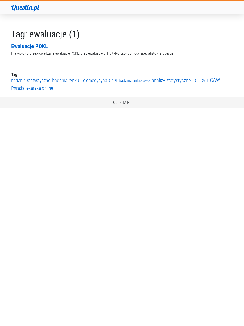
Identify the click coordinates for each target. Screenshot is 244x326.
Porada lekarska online (32, 88)
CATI (204, 80)
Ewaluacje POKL (29, 46)
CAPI (113, 80)
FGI (195, 80)
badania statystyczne (30, 80)
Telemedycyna (94, 80)
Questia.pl (25, 7)
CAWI (216, 80)
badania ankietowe (134, 80)
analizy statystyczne (171, 80)
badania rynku (65, 80)
